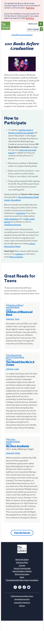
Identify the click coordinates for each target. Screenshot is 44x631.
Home (14, 34)
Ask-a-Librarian (16, 257)
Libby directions (11, 219)
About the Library (22, 559)
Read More (30, 8)
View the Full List (22, 532)
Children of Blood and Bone (19, 313)
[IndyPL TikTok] (24, 587)
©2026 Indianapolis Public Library (22, 596)
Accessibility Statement (22, 602)
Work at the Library (22, 574)
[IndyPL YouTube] (28, 587)
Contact (22, 565)
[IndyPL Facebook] (15, 587)
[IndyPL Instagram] (19, 587)
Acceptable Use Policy (22, 599)
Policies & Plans (22, 562)
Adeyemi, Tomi (12, 319)
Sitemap (22, 606)
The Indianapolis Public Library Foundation (22, 580)
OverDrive (20, 213)
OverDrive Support (12, 224)
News (22, 577)
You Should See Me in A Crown (20, 363)
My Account (33, 24)
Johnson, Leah (12, 369)
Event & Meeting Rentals (22, 571)
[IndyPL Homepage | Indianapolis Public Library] (6, 26)
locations (19, 254)
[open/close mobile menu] (40, 24)
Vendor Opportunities (22, 568)
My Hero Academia (17, 446)
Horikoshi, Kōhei (13, 453)
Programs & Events (25, 34)
